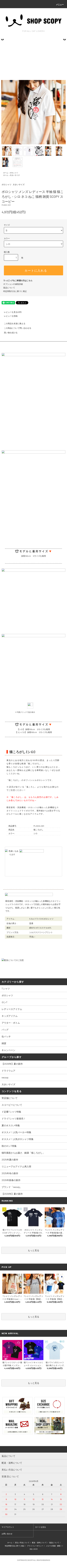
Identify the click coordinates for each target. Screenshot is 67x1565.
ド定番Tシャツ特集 (11, 1111)
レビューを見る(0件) (13, 312)
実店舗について (10, 1098)
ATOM (36, 1549)
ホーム (5, 173)
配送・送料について (39, 1542)
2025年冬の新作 (10, 1173)
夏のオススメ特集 (11, 1125)
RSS (31, 1549)
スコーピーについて (12, 1104)
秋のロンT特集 (9, 1146)
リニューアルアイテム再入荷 (16, 1166)
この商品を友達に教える (14, 323)
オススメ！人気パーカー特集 (16, 1132)
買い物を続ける (11, 332)
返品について (9, 287)
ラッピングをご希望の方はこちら (18, 280)
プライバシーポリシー (35, 1546)
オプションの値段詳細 (13, 284)
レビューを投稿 (11, 316)
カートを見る (40, 1527)
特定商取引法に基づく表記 (15, 291)
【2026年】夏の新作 (12, 1193)
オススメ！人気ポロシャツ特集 (18, 1139)
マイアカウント (8, 1527)
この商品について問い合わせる (17, 328)
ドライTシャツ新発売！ (14, 1118)
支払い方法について (22, 1542)
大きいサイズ (15, 175)
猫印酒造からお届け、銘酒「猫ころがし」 (23, 1152)
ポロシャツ (14, 173)
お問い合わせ (7, 1534)
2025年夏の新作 (10, 1159)
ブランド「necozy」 (12, 1187)
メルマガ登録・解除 (53, 1546)
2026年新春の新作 (11, 1180)
